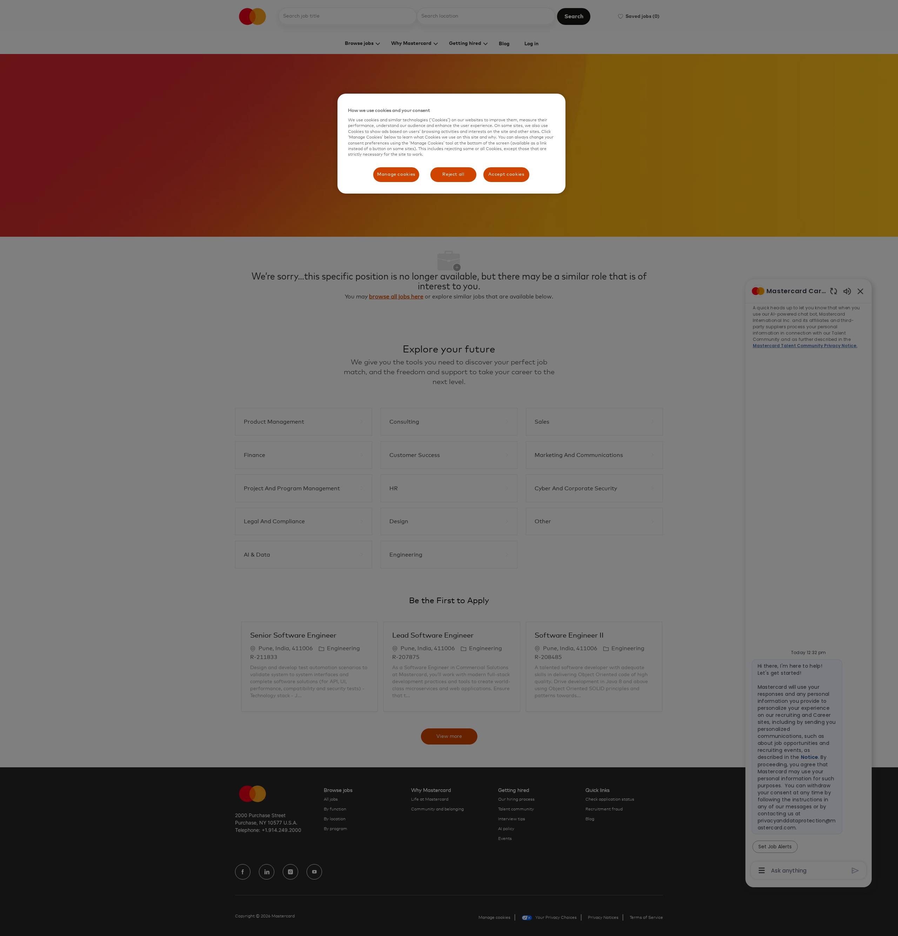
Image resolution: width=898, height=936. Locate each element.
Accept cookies (506, 174)
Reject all (453, 174)
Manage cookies (396, 174)
